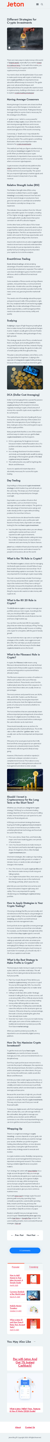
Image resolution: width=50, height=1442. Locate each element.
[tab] (15, 1266)
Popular (15, 1267)
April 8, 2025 (14, 1285)
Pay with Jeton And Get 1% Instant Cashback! (25, 1362)
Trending (33, 1267)
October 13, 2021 (16, 1311)
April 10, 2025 (14, 1330)
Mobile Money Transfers (15, 1307)
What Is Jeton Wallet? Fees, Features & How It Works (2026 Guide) (25, 1410)
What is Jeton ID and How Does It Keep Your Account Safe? (17, 1323)
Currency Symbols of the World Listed (17, 1293)
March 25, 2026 (15, 1297)
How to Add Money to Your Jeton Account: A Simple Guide (16, 1279)
